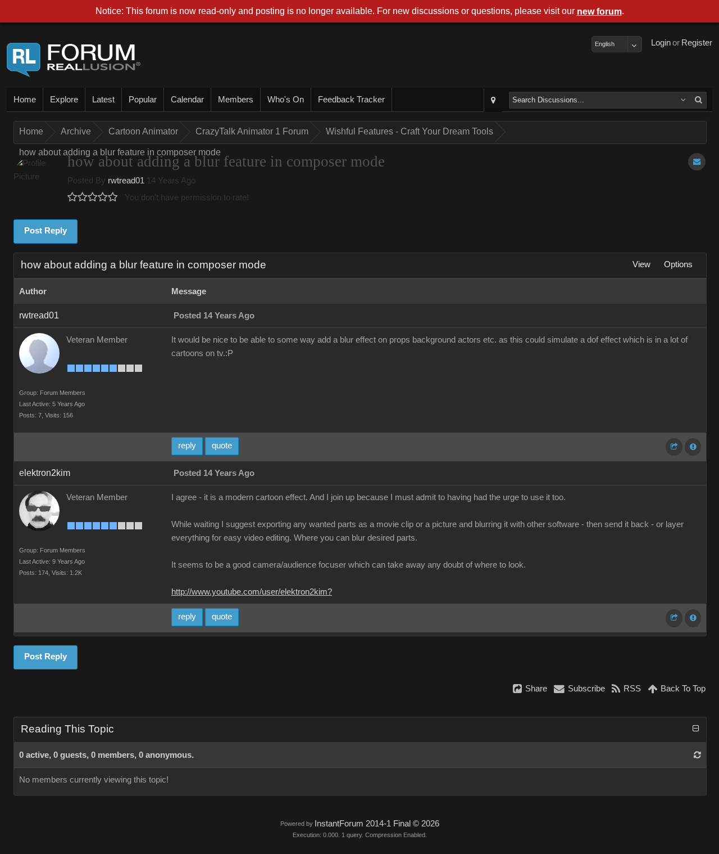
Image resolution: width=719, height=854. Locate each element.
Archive (76, 131)
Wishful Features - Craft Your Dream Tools (409, 131)
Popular (143, 99)
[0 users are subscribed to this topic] (697, 161)
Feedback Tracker (351, 99)
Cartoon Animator (143, 131)
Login (661, 42)
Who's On (285, 99)
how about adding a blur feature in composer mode (120, 152)
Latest (103, 99)
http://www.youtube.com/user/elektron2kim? (251, 591)
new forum (599, 11)
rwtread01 (126, 180)
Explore (64, 99)
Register (696, 42)
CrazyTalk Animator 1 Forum (251, 131)
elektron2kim (44, 473)
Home (24, 99)
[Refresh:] (697, 754)
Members (235, 99)
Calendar (187, 99)
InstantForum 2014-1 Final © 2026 (377, 823)
